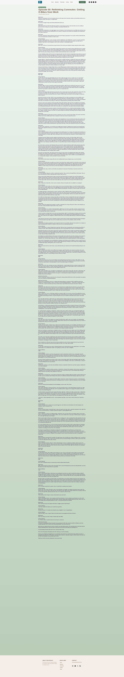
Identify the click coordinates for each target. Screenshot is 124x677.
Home (61, 662)
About (61, 669)
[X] (93, 2)
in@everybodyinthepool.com (77, 662)
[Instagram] (89, 2)
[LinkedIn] (95, 2)
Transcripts (62, 665)
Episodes (61, 664)
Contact (61, 667)
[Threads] (91, 2)
